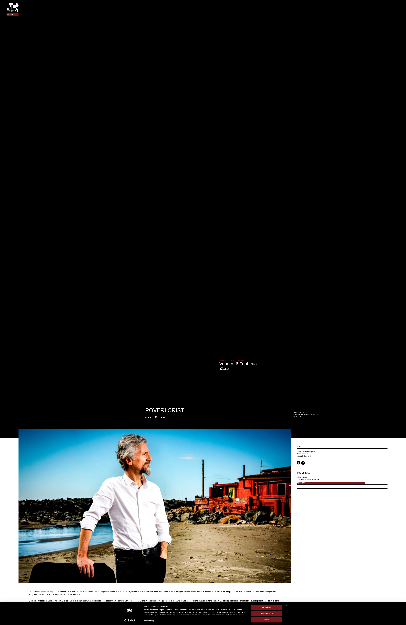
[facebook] (298, 463)
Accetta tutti (266, 607)
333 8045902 (303, 477)
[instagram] (303, 463)
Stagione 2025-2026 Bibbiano (231, 360)
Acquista (301, 483)
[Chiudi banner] (287, 605)
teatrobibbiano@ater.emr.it (310, 479)
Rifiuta (266, 620)
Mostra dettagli (149, 621)
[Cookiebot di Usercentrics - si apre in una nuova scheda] (129, 620)
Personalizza (265, 613)
